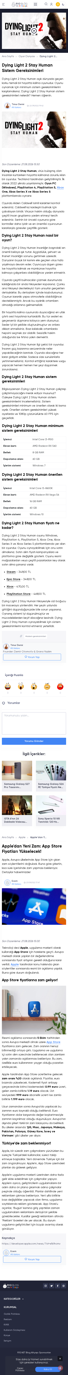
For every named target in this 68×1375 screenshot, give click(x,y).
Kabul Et (48, 1369)
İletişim (7, 1341)
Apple (22, 837)
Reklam (8, 1319)
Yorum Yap (33, 657)
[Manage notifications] (60, 1368)
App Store (53, 1042)
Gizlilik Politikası (12, 1314)
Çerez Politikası (20, 1369)
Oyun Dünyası (27, 56)
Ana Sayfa (8, 56)
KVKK (6, 1325)
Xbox (60, 187)
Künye (7, 1335)
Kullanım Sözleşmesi (14, 1330)
